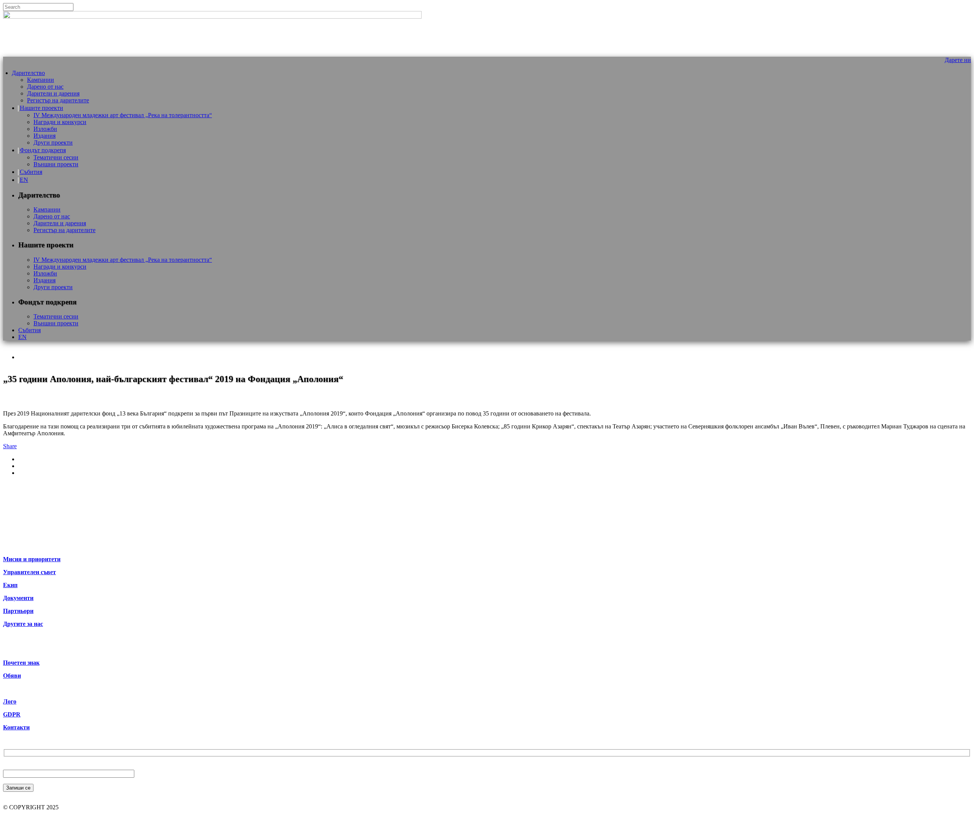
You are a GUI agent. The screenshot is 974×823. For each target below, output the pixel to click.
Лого (9, 701)
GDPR (12, 714)
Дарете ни (958, 60)
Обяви (12, 675)
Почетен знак (21, 662)
